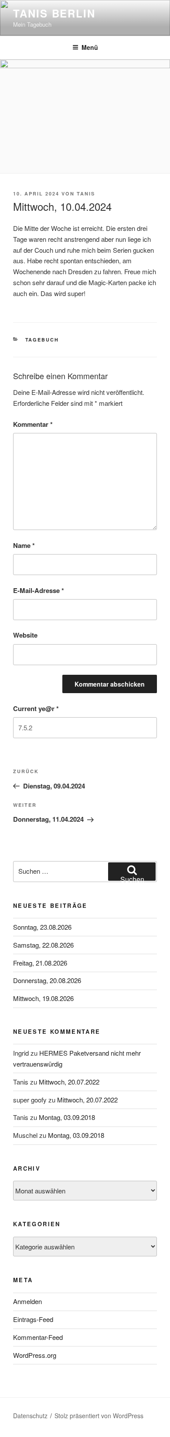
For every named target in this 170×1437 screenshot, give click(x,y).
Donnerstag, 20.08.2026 (47, 980)
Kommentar (33, 424)
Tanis (86, 193)
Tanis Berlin (54, 13)
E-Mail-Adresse (38, 590)
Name (24, 545)
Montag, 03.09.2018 (67, 1117)
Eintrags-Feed (33, 1319)
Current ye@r (36, 708)
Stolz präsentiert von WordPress (98, 1415)
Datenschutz (30, 1415)
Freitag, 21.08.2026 (40, 962)
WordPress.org (34, 1355)
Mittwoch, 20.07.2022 (69, 1081)
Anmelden (27, 1301)
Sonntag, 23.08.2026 (42, 926)
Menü (90, 47)
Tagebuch (42, 339)
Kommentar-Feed (38, 1337)
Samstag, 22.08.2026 (43, 944)
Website (25, 635)
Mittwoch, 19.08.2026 (43, 998)
